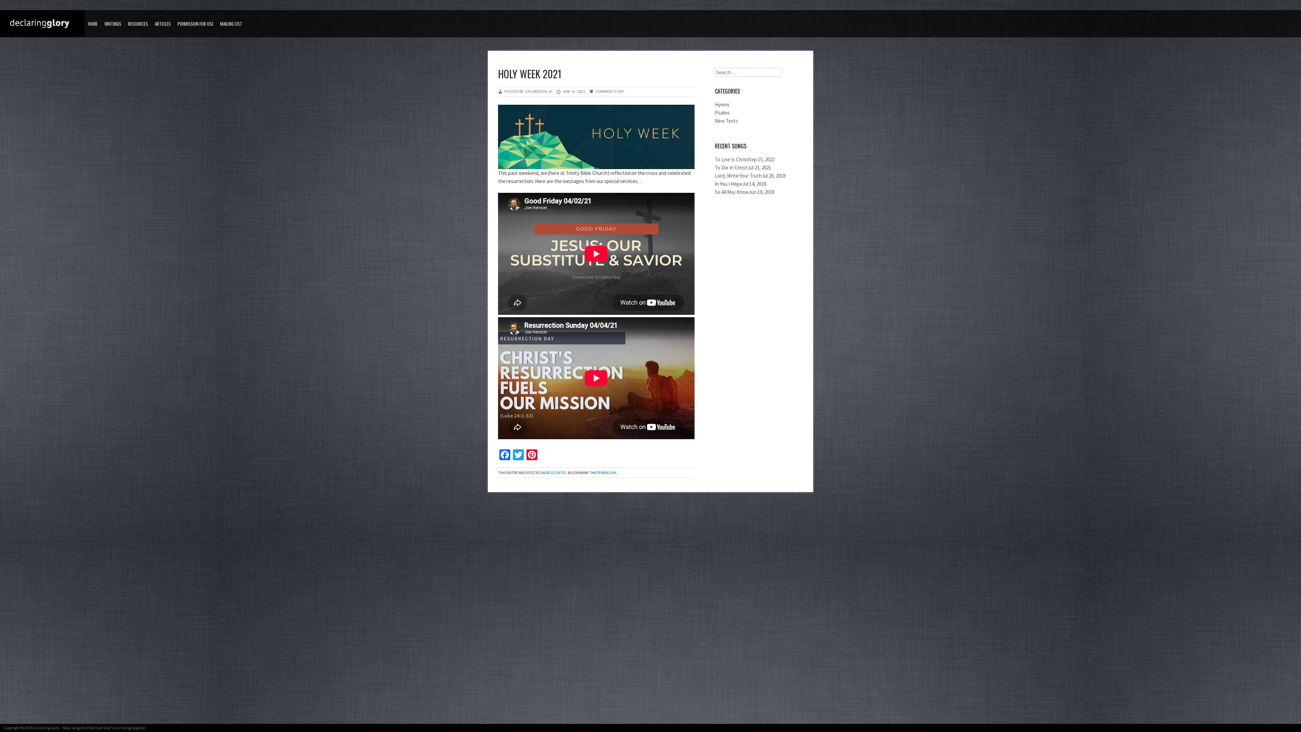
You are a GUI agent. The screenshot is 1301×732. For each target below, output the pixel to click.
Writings (112, 23)
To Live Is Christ (732, 159)
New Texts (726, 121)
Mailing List (231, 23)
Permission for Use (195, 23)
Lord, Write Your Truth (738, 175)
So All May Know (732, 192)
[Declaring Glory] (44, 24)
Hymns (722, 104)
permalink (607, 472)
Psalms (722, 112)
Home (93, 23)
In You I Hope (728, 184)
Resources (138, 23)
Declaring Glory (46, 727)
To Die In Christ (731, 167)
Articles (163, 23)
